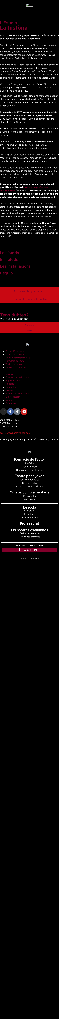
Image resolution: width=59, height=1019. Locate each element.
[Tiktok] (17, 411)
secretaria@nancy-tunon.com (15, 433)
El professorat (12, 380)
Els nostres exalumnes (17, 377)
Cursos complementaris (17, 357)
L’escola (9, 374)
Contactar (10, 387)
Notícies (9, 383)
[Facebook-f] (10, 411)
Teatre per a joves (14, 354)
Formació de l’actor (15, 351)
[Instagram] (3, 411)
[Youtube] (24, 411)
